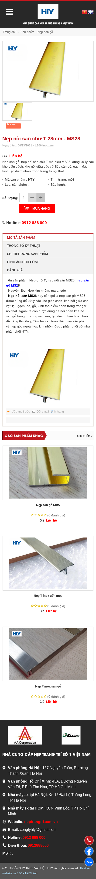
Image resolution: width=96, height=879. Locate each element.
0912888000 (38, 845)
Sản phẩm (27, 32)
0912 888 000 (34, 222)
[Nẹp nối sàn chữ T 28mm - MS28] (48, 71)
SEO (19, 873)
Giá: (48, 520)
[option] (48, 71)
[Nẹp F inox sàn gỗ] (48, 654)
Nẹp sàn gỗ (45, 32)
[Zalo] (89, 861)
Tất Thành (31, 873)
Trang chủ (9, 32)
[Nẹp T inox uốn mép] (48, 563)
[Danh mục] (7, 11)
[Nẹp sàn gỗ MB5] (48, 473)
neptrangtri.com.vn (41, 822)
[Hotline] (89, 840)
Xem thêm (83, 436)
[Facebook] (89, 851)
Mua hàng (41, 208)
